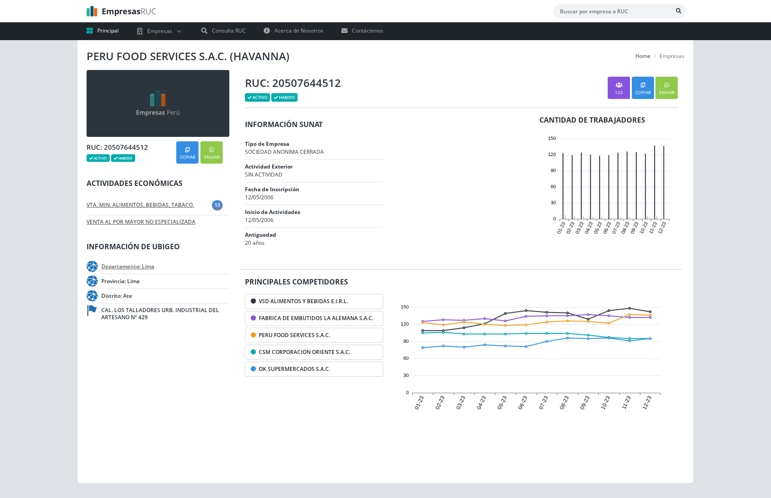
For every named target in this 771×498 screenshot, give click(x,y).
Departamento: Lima (127, 266)
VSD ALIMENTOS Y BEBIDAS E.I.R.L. (302, 301)
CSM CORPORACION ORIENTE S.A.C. (303, 352)
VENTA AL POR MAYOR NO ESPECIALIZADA (141, 222)
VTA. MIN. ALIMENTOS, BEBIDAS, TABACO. (140, 205)
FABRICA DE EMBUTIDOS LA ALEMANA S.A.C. (314, 318)
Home (643, 56)
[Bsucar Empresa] (679, 11)
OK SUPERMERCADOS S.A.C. (293, 369)
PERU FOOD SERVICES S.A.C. (293, 335)
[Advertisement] (149, 405)
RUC (129, 11)
